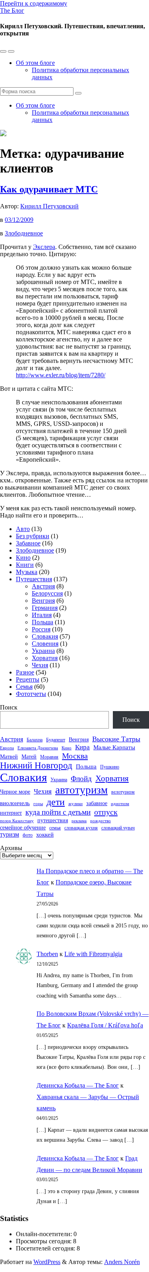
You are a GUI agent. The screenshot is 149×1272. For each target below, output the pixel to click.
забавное (96, 803)
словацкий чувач (118, 828)
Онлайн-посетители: (45, 1234)
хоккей (45, 834)
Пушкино (109, 767)
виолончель (15, 803)
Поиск (8, 707)
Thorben (47, 954)
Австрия (43, 586)
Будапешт (55, 740)
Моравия (49, 757)
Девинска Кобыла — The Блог (78, 1085)
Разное (25, 672)
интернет (11, 813)
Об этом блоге (35, 62)
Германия (45, 607)
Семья (24, 686)
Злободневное (24, 233)
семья (55, 828)
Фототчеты (31, 693)
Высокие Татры (116, 739)
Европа (7, 748)
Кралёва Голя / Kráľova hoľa (105, 1025)
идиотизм (120, 804)
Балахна (35, 740)
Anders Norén (122, 1261)
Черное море (15, 792)
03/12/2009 (19, 219)
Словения (45, 643)
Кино (23, 557)
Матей (29, 757)
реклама (79, 821)
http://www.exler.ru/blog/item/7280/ (60, 375)
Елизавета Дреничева (37, 748)
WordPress (46, 1261)
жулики (75, 804)
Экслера (44, 246)
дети (55, 801)
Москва (75, 755)
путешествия (52, 820)
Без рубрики (32, 536)
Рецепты (27, 679)
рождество (100, 821)
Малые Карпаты (114, 747)
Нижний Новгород (36, 765)
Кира (82, 747)
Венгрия (43, 600)
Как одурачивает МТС (49, 189)
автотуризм (81, 790)
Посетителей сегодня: (46, 1248)
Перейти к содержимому (33, 3)
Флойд (81, 778)
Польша (42, 622)
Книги (25, 564)
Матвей (9, 757)
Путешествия (34, 579)
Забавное (28, 543)
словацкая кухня (81, 828)
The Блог (12, 10)
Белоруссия (47, 593)
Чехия (40, 665)
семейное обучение (23, 828)
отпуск (106, 811)
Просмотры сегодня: (44, 1241)
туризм (9, 834)
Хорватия (45, 658)
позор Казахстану (17, 821)
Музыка (26, 571)
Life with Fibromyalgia (93, 954)
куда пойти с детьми (58, 812)
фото (28, 835)
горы (38, 804)
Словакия (45, 636)
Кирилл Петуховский (49, 206)
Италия (42, 615)
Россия (41, 629)
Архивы (11, 848)
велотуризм (123, 792)
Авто (23, 528)
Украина (43, 650)
